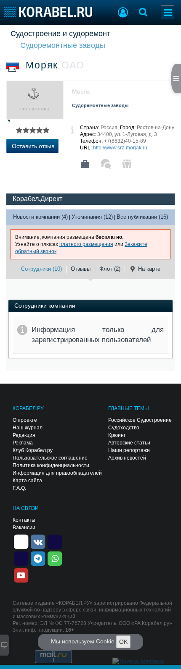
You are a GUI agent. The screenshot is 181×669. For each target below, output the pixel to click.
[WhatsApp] (54, 557)
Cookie (105, 641)
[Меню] (167, 12)
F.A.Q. (19, 488)
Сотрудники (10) (41, 269)
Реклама (23, 443)
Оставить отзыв (33, 146)
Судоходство (123, 428)
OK (123, 641)
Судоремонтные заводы (62, 45)
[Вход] (123, 13)
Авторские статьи (129, 443)
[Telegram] (37, 557)
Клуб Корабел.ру (33, 450)
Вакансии (24, 527)
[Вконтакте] (37, 541)
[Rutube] (54, 541)
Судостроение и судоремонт (60, 33)
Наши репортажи (129, 450)
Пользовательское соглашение (50, 458)
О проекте (25, 420)
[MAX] (21, 557)
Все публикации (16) (142, 217)
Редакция (24, 435)
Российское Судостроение (140, 420)
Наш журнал (28, 428)
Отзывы (80, 269)
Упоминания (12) (92, 217)
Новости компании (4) (40, 217)
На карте (149, 269)
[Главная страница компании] (85, 164)
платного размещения (86, 244)
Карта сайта (27, 480)
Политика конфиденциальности (51, 465)
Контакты (24, 520)
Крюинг (116, 435)
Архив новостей (127, 458)
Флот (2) (109, 269)
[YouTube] (21, 574)
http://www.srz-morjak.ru (120, 148)
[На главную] (48, 12)
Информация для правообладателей (57, 473)
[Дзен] (21, 541)
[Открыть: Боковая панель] (176, 78)
